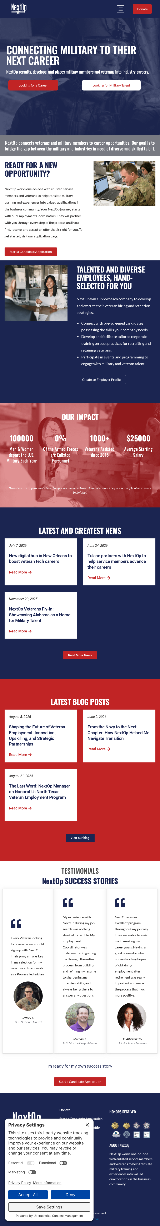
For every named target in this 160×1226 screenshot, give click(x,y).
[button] (120, 9)
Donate (64, 1110)
